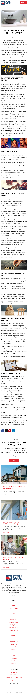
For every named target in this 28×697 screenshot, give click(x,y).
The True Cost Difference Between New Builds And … (14, 487)
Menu (24, 2)
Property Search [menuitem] (14, 619)
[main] (14, 221)
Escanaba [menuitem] (14, 655)
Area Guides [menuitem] (14, 632)
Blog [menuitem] (14, 613)
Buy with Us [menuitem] (14, 635)
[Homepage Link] (6, 2)
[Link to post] (14, 474)
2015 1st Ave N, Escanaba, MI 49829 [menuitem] (14, 680)
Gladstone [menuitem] (14, 658)
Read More (6, 497)
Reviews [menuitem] (14, 611)
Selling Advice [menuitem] (14, 644)
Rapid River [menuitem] (14, 663)
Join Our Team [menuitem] (14, 608)
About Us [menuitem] (14, 605)
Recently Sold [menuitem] (14, 646)
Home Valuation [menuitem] (14, 641)
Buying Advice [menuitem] (14, 625)
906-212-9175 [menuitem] (14, 674)
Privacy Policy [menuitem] (15, 690)
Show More (14, 460)
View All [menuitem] (14, 666)
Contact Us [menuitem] (14, 672)
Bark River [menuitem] (14, 660)
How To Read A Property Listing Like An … (13, 558)
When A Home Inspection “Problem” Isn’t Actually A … (12, 523)
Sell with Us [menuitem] (14, 649)
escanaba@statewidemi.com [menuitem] (14, 677)
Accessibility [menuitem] (8, 690)
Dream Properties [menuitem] (14, 630)
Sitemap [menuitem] (21, 690)
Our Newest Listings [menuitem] (14, 622)
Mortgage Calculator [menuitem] (14, 627)
